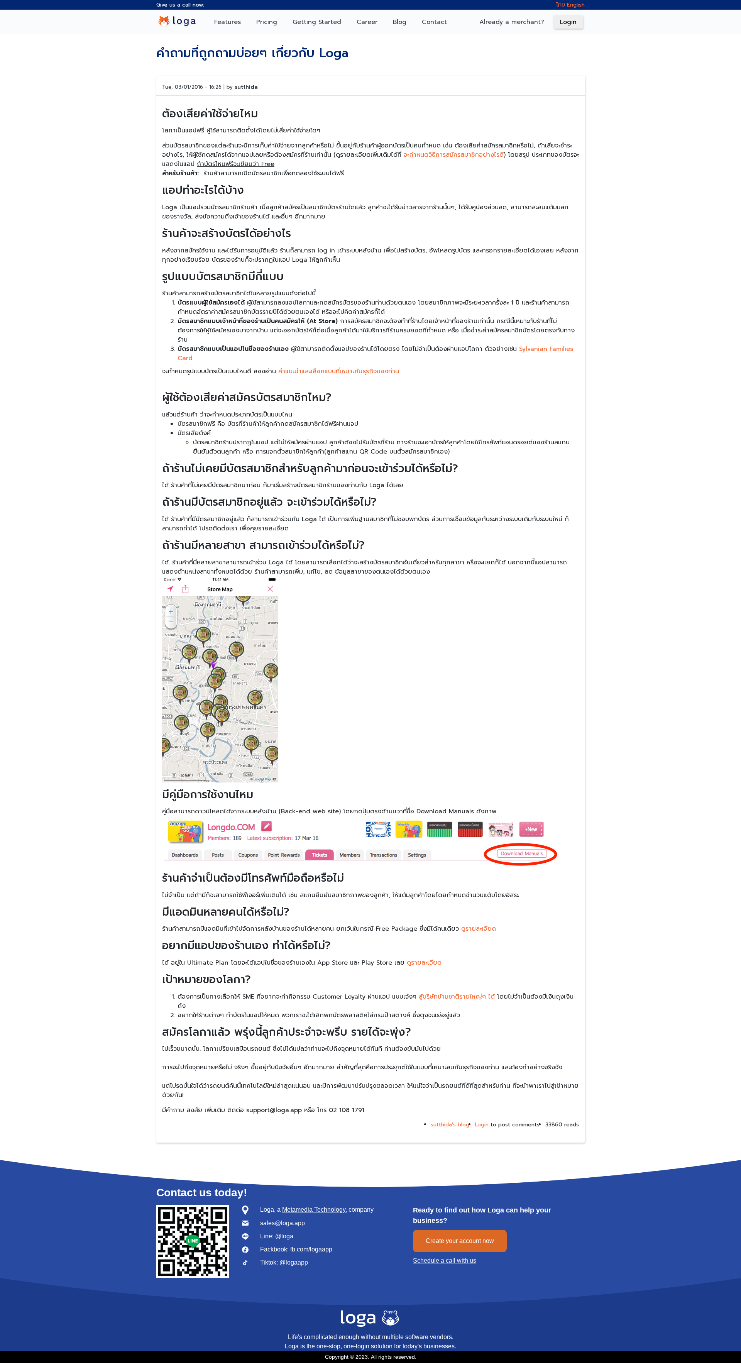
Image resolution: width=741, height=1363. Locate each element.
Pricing (266, 22)
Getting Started (317, 22)
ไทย (560, 5)
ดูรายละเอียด (478, 928)
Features (227, 22)
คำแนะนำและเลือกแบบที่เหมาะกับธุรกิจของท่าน (338, 371)
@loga (284, 1236)
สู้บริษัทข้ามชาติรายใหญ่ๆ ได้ (457, 996)
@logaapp (293, 1262)
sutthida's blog (450, 1125)
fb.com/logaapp (311, 1249)
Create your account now (460, 1241)
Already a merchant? (511, 22)
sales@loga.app (282, 1223)
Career (367, 22)
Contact (434, 22)
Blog (399, 22)
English (576, 5)
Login (568, 22)
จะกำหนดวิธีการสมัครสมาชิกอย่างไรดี (454, 154)
